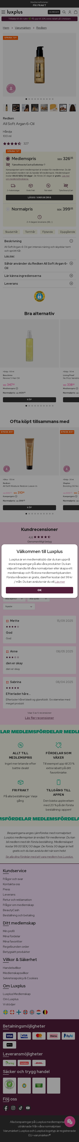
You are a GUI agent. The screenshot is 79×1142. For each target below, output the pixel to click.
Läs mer (60, 582)
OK (39, 590)
